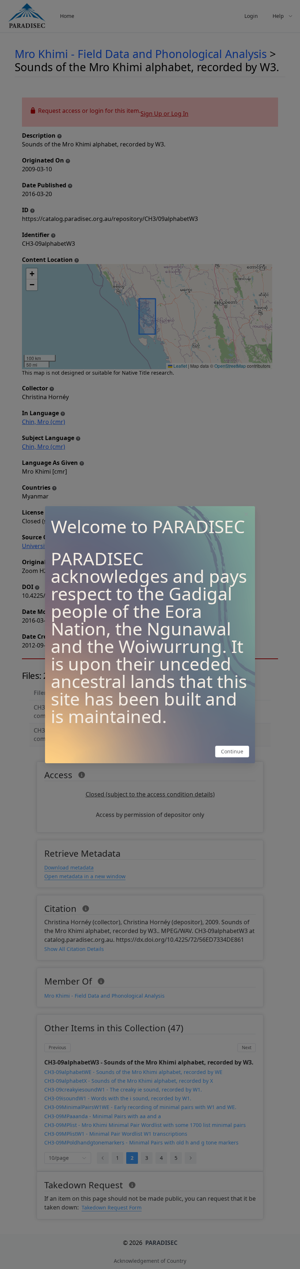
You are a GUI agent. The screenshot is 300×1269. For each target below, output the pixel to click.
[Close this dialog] (246, 515)
